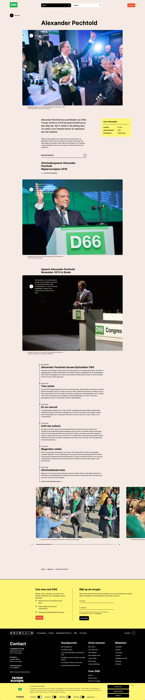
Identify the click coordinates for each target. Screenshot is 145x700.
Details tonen (90, 697)
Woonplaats (107, 133)
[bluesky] (11, 633)
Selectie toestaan (118, 691)
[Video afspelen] (31, 36)
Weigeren (118, 695)
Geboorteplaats (108, 130)
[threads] (23, 633)
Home (43, 569)
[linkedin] (20, 633)
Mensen (50, 569)
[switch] (54, 697)
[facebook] (14, 633)
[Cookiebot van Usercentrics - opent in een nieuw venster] (20, 697)
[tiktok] (26, 633)
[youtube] (32, 633)
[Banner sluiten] (132, 685)
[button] (56, 5)
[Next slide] (118, 544)
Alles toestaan (118, 686)
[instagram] (17, 633)
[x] (29, 633)
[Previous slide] (116, 544)
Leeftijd (106, 127)
